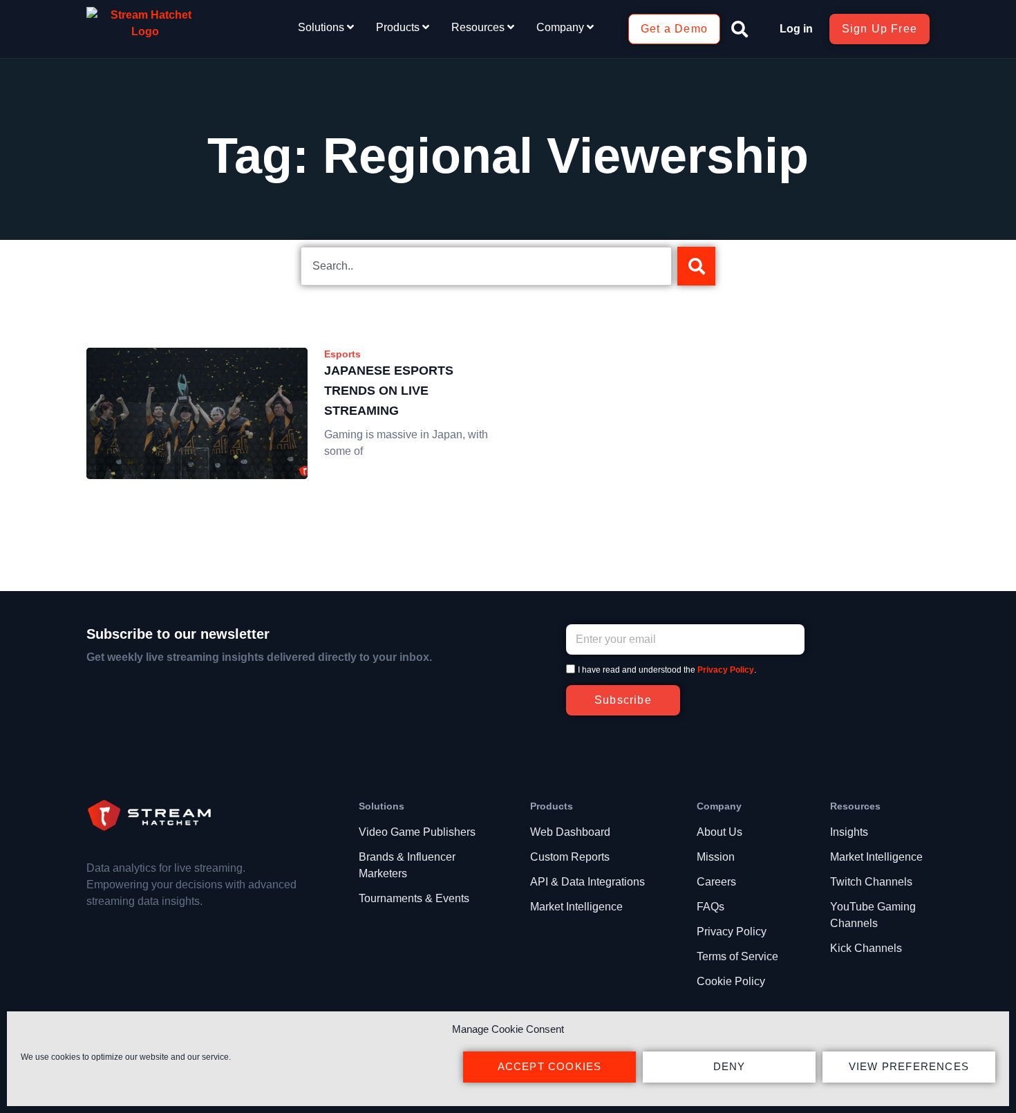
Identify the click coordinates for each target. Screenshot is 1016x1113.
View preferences (909, 1066)
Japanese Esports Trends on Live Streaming (388, 391)
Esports (342, 353)
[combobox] (486, 266)
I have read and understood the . (667, 670)
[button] (739, 29)
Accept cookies (550, 1066)
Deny (729, 1066)
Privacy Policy (725, 670)
